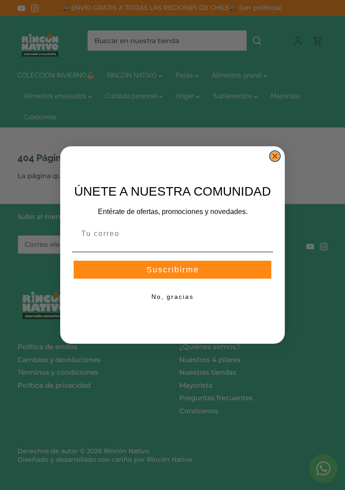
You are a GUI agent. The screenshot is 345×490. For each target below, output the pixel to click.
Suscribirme (172, 269)
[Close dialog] (275, 156)
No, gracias (172, 296)
